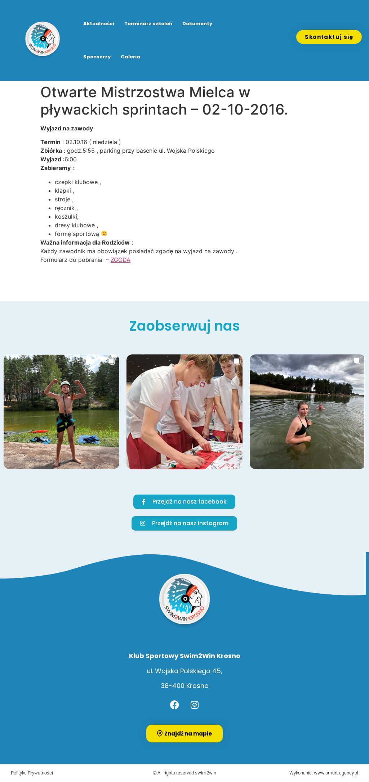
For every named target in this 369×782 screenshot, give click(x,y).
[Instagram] (195, 705)
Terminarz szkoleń (148, 23)
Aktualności (98, 23)
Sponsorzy (97, 56)
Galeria (130, 56)
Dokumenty (197, 23)
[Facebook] (175, 705)
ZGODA (120, 259)
